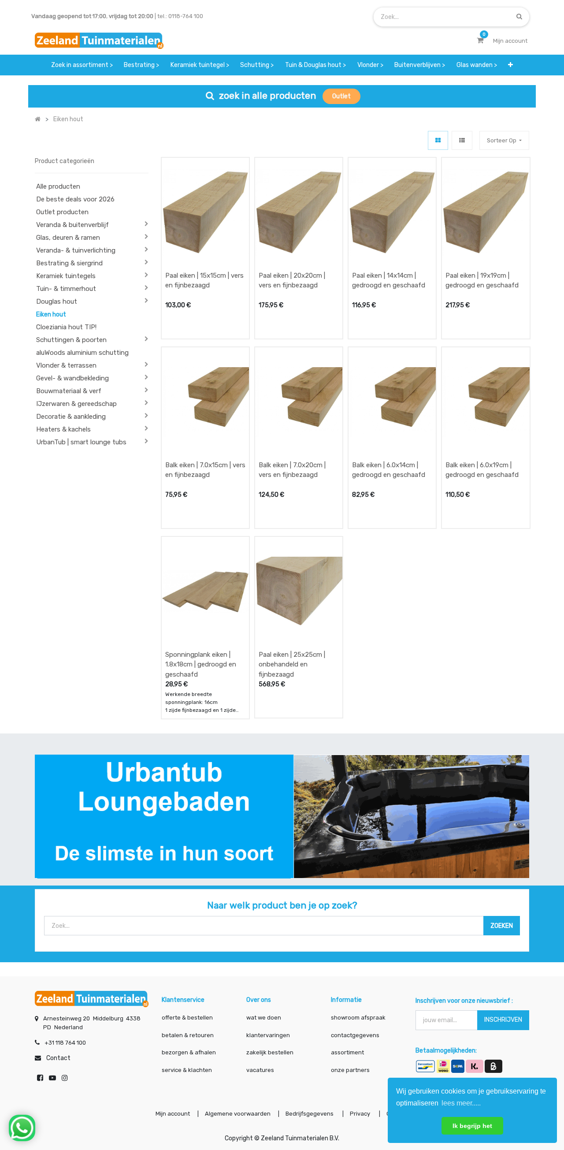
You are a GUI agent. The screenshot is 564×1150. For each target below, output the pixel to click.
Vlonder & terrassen (66, 365)
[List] (462, 140)
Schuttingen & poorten (71, 340)
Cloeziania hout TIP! (66, 327)
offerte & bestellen (188, 1017)
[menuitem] (82, 65)
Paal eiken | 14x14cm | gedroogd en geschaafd (388, 281)
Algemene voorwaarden (238, 1113)
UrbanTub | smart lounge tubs (81, 442)
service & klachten (187, 1070)
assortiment (347, 1052)
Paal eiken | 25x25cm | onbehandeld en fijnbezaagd (292, 664)
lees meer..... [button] (461, 1103)
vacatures (260, 1070)
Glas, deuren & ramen (68, 238)
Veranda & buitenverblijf (72, 225)
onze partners (350, 1070)
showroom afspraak (358, 1017)
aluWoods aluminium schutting (82, 353)
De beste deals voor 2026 (75, 199)
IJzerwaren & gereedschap (76, 404)
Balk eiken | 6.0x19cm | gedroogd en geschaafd (482, 470)
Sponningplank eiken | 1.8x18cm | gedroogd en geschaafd (200, 664)
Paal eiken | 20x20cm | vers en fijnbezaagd (292, 281)
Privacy (360, 1113)
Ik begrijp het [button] (472, 1125)
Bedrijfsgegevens (310, 1113)
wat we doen (263, 1017)
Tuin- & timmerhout (66, 289)
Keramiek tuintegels (66, 276)
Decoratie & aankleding (71, 417)
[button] (511, 65)
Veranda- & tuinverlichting (75, 250)
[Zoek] (519, 16)
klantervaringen (268, 1035)
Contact (58, 1058)
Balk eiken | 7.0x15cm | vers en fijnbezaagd (205, 470)
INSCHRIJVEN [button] (503, 1019)
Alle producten (58, 186)
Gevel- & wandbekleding (72, 378)
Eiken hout (51, 314)
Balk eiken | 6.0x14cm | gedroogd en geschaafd (388, 470)
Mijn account (173, 1113)
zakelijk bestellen (269, 1052)
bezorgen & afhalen (189, 1052)
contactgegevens (355, 1035)
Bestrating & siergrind (69, 263)
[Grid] (438, 140)
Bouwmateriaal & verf (68, 391)
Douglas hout (56, 301)
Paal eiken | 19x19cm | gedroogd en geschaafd (482, 281)
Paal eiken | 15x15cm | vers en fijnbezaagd (204, 281)
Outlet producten (62, 212)
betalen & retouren (188, 1035)
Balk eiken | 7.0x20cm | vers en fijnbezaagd (292, 470)
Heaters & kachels (63, 429)
